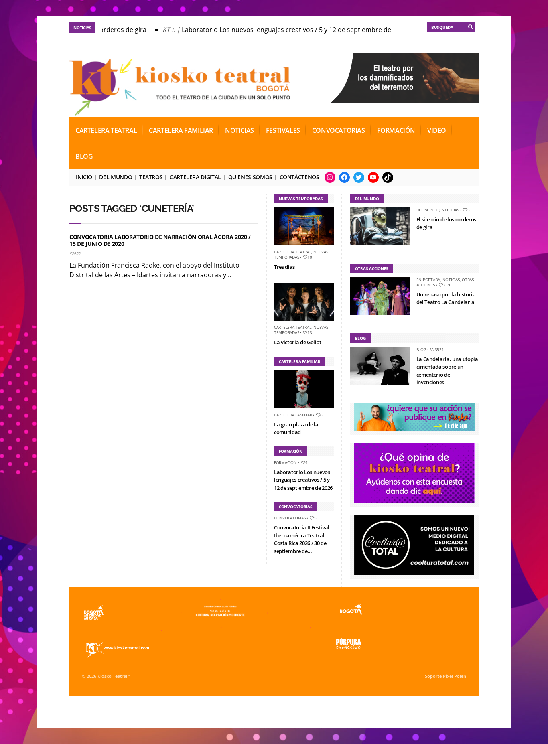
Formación (396, 130)
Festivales (283, 130)
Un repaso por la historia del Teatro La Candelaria (446, 298)
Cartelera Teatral (106, 130)
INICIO (84, 177)
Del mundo (115, 177)
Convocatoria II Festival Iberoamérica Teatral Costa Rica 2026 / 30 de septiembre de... (301, 539)
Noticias (239, 130)
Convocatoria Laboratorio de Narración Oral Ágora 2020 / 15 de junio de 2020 (160, 240)
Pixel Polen (454, 676)
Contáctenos (299, 177)
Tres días (284, 266)
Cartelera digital (195, 177)
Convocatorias (338, 130)
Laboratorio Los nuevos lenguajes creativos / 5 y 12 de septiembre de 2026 (289, 29)
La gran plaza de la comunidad (296, 428)
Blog (84, 156)
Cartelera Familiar (181, 130)
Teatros (150, 177)
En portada (428, 279)
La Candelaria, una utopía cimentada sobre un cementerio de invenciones (447, 370)
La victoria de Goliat (297, 342)
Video (436, 130)
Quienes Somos (250, 177)
